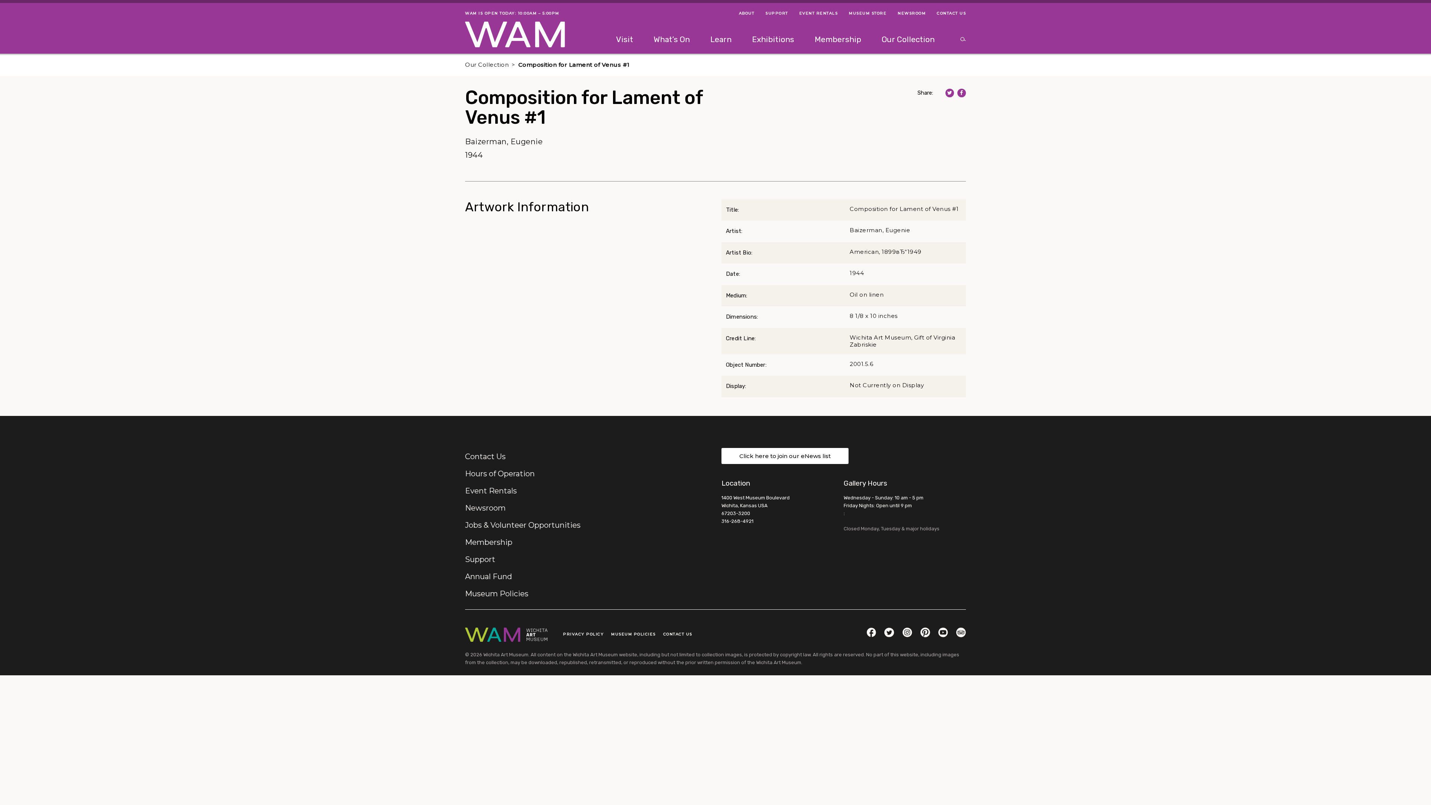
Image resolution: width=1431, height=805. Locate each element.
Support (480, 559)
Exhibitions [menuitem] (773, 39)
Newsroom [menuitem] (912, 13)
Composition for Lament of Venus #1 (574, 64)
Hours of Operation (500, 473)
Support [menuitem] (776, 13)
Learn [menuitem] (721, 39)
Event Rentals (491, 490)
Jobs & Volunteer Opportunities (523, 525)
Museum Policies (496, 593)
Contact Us (485, 456)
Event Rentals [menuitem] (818, 13)
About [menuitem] (747, 13)
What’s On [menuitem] (672, 39)
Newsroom (485, 507)
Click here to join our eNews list (785, 456)
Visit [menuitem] (624, 39)
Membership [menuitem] (838, 39)
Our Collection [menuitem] (908, 39)
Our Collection (487, 64)
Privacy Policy (583, 634)
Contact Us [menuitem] (951, 13)
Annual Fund (488, 576)
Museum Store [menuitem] (868, 13)
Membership (488, 542)
